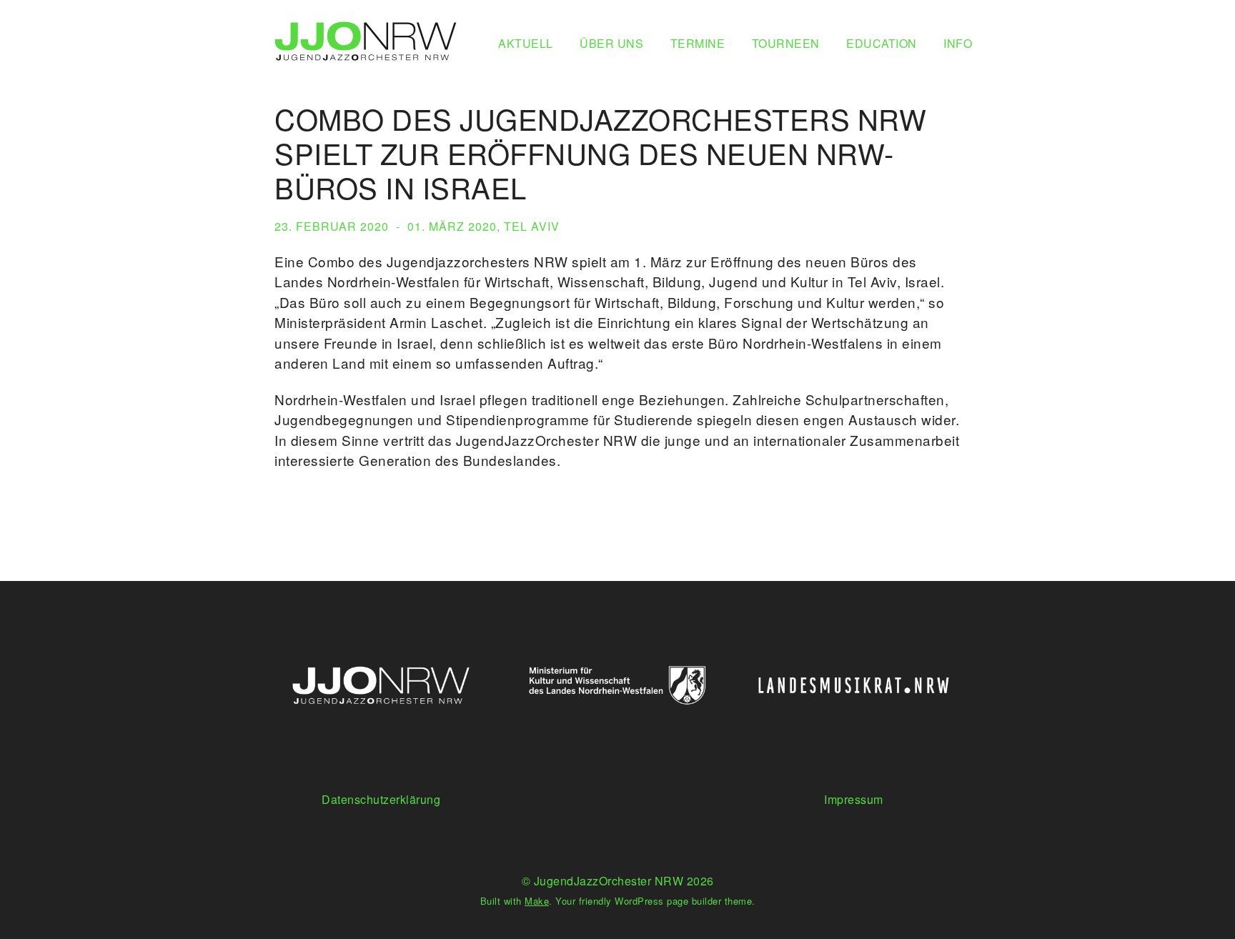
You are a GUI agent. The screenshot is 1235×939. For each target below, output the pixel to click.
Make (537, 901)
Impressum (853, 799)
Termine (697, 43)
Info (957, 43)
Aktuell (525, 43)
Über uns (611, 43)
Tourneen (786, 43)
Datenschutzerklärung (381, 799)
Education (881, 43)
